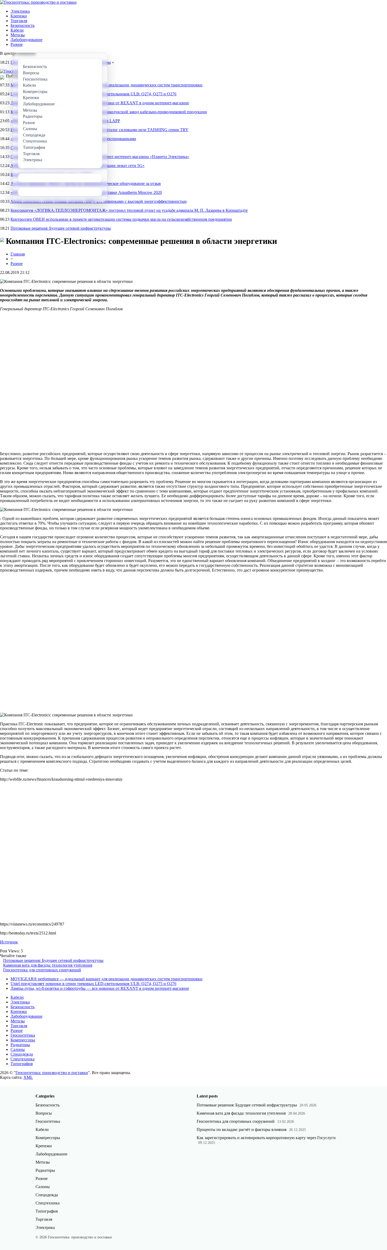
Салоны (18, 1049)
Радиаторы (20, 1044)
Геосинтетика (23, 1035)
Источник (9, 942)
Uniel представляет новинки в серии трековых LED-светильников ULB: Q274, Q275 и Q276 (93, 983)
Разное (17, 44)
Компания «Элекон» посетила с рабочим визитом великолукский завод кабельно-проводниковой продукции (109, 112)
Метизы (18, 35)
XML (28, 1077)
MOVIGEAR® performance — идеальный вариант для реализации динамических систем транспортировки (106, 979)
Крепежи (19, 16)
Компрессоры (23, 1040)
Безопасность (22, 25)
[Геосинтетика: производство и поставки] (38, 2)
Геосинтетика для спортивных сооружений (42, 970)
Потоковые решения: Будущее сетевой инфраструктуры (61, 228)
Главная (18, 254)
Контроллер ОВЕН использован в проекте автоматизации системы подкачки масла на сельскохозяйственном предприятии (121, 219)
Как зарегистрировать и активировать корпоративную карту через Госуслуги (266, 1137)
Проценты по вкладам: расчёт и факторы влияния (241, 1129)
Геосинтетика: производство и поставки (52, 1072)
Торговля (19, 20)
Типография (22, 1063)
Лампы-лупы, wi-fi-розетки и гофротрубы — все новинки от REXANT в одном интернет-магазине (100, 988)
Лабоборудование (26, 39)
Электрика (20, 11)
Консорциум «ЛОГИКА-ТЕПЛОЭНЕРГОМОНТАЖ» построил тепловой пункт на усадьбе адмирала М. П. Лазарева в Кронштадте (129, 210)
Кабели (17, 30)
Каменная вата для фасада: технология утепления (47, 965)
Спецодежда (22, 1054)
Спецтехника (22, 1059)
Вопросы (44, 1113)
